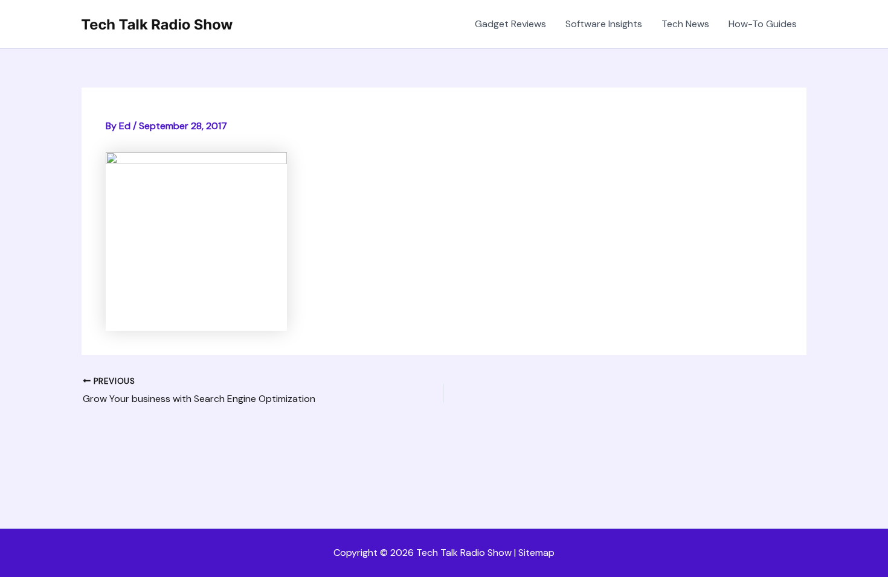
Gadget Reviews (510, 24)
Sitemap (536, 552)
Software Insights (603, 24)
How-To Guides (763, 24)
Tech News (685, 24)
